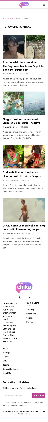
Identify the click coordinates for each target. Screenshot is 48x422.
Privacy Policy (11, 405)
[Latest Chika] (24, 5)
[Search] (44, 5)
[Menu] (4, 5)
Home (17, 19)
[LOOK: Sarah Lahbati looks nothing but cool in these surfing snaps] (24, 210)
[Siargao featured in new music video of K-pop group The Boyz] (24, 103)
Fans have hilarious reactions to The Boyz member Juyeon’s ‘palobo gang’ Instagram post (24, 66)
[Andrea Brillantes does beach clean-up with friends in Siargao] (24, 156)
